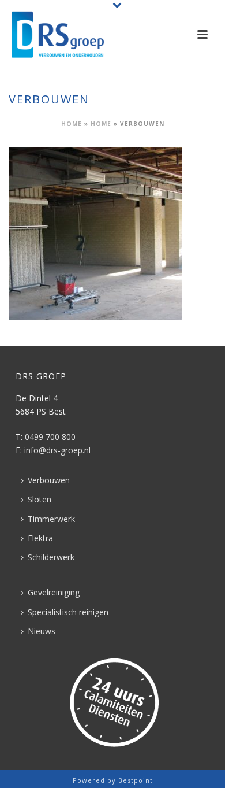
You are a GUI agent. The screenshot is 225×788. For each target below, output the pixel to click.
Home (71, 124)
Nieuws (41, 631)
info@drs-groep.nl (57, 450)
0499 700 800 (50, 436)
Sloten (39, 499)
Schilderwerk (51, 557)
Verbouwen (49, 480)
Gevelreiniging (54, 592)
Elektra (40, 537)
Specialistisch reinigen (68, 611)
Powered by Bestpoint (113, 780)
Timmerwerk (51, 518)
